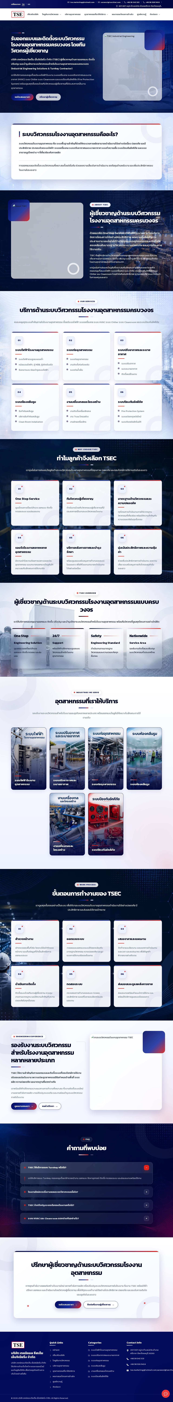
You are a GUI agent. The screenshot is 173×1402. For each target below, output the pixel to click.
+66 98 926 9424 (138, 1364)
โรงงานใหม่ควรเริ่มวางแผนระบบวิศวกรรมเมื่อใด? (53, 1192)
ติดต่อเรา (154, 14)
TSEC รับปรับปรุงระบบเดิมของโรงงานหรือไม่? (51, 1205)
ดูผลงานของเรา (22, 1106)
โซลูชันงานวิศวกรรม (50, 14)
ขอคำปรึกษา (48, 1106)
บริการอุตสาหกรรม (73, 14)
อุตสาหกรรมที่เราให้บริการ (95, 14)
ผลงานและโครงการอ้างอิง (122, 14)
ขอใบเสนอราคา (22, 97)
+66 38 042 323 (137, 1358)
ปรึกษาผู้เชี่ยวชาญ (48, 97)
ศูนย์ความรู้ (141, 14)
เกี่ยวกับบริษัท (32, 14)
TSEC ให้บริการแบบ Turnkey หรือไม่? (47, 1167)
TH (23, 4)
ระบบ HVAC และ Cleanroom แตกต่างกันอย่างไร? (53, 1218)
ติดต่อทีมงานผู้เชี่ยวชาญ (99, 1304)
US (29, 4)
